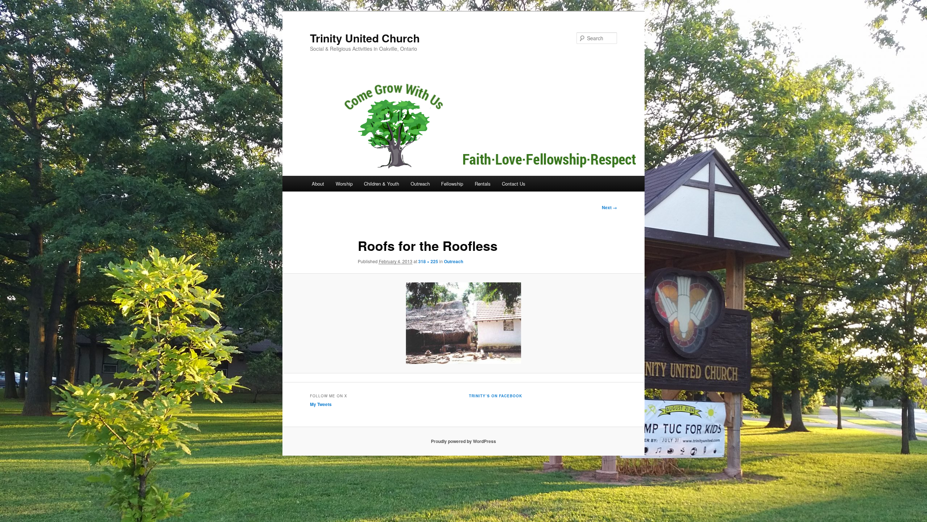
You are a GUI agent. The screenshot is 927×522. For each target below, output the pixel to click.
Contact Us (513, 183)
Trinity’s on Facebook (495, 395)
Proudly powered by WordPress (463, 441)
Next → (609, 207)
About (318, 183)
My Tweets (321, 404)
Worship (344, 183)
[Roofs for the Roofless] (463, 323)
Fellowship (452, 183)
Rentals (483, 183)
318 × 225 (428, 261)
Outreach (420, 183)
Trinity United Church (365, 38)
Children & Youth (381, 183)
